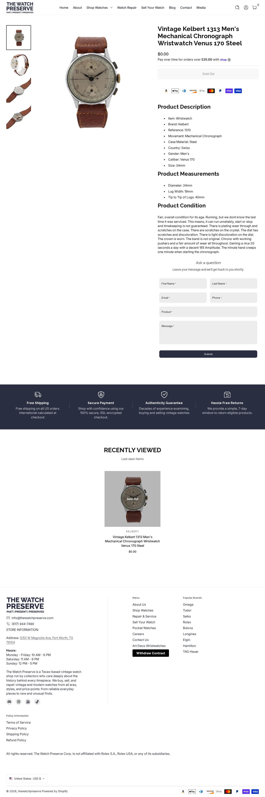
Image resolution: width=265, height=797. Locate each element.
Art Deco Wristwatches (148, 646)
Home (64, 7)
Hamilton (189, 646)
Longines (189, 634)
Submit (208, 354)
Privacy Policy (16, 728)
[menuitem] (157, 604)
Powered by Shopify (55, 791)
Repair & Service (144, 616)
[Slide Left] (42, 80)
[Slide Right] (137, 80)
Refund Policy (16, 740)
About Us (139, 604)
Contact (186, 7)
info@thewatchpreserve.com (32, 618)
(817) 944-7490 (23, 624)
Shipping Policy (17, 734)
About (77, 7)
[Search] (237, 7)
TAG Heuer (190, 651)
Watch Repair (127, 7)
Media (201, 7)
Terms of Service (18, 722)
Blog (172, 7)
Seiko (187, 616)
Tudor (187, 610)
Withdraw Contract (150, 653)
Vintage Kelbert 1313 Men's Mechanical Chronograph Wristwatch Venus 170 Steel (132, 541)
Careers (138, 634)
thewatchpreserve (29, 791)
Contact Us (140, 640)
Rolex (187, 622)
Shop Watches (97, 7)
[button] (237, 7)
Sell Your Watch (152, 7)
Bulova (188, 628)
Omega (188, 604)
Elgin (186, 640)
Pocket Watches (144, 628)
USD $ (27, 778)
